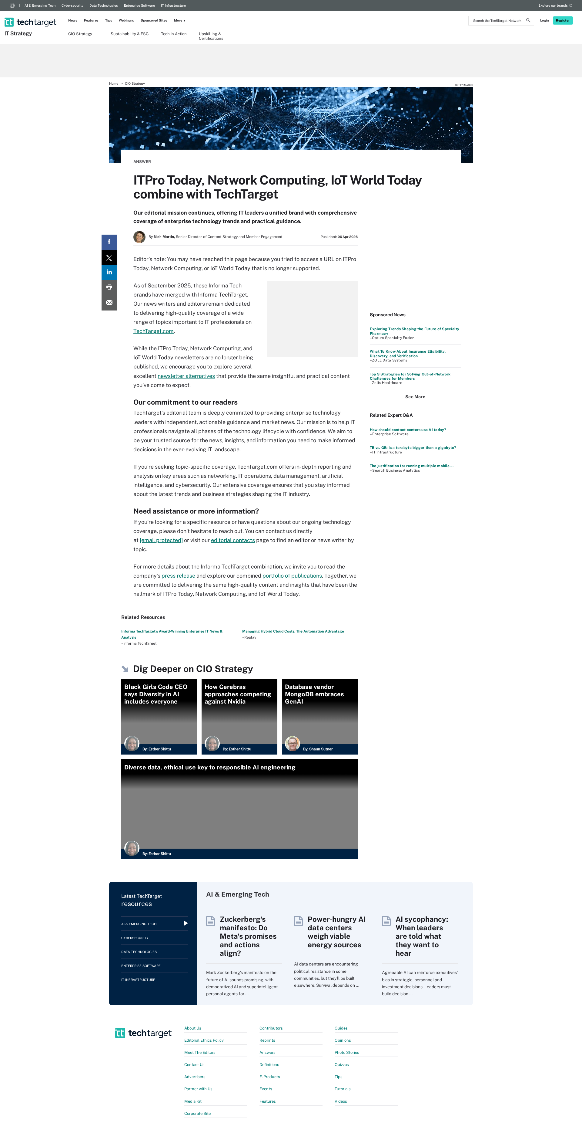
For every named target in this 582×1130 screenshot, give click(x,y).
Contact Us (194, 1064)
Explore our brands (553, 5)
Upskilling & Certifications (211, 36)
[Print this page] (109, 287)
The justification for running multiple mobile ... (411, 466)
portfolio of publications (292, 575)
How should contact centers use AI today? (408, 430)
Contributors (271, 1028)
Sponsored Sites (154, 20)
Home (113, 83)
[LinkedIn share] (109, 272)
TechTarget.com (153, 331)
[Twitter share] (109, 257)
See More (415, 397)
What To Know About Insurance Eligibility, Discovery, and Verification (408, 353)
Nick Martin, (164, 237)
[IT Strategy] (31, 14)
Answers (267, 1052)
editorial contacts (233, 540)
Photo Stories (347, 1052)
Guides (341, 1028)
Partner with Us (198, 1089)
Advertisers (195, 1076)
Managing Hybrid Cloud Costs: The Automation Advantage (293, 631)
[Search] (528, 21)
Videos (341, 1101)
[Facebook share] (109, 242)
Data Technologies (103, 5)
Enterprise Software (139, 5)
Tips (108, 20)
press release (178, 575)
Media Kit (193, 1101)
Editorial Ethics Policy (204, 1040)
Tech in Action (174, 34)
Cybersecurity (72, 5)
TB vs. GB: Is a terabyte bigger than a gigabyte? (413, 448)
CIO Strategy (80, 34)
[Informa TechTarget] (12, 5)
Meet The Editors (200, 1052)
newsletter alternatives (186, 376)
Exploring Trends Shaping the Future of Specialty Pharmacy (415, 331)
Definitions (269, 1064)
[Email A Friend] (109, 302)
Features (91, 20)
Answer (142, 161)
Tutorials (343, 1089)
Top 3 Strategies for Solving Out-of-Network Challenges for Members (410, 376)
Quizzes (342, 1064)
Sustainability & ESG (130, 34)
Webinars (126, 20)
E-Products (269, 1076)
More (178, 20)
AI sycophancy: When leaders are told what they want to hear (422, 936)
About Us (192, 1028)
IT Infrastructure (173, 5)
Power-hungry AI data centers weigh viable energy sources (337, 932)
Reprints (267, 1040)
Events (265, 1089)
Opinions (343, 1040)
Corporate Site (197, 1113)
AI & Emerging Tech (40, 5)
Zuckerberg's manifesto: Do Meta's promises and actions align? (248, 936)
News (72, 20)
